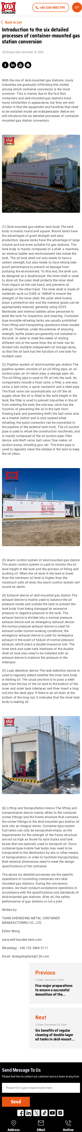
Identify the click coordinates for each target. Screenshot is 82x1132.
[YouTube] (20, 65)
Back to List (13, 22)
